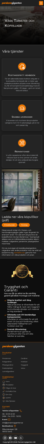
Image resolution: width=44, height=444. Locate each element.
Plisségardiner (7, 365)
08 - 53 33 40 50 (8, 414)
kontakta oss (19, 253)
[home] (12, 3)
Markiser (24, 362)
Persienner (6, 358)
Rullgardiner (7, 362)
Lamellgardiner (8, 371)
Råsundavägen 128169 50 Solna (9, 430)
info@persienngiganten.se (12, 423)
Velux (23, 368)
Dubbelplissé (7, 368)
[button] (40, 3)
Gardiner (24, 358)
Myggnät (24, 365)
